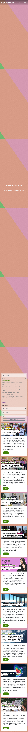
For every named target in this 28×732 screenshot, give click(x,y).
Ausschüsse (6, 400)
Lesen (6, 452)
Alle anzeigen (6, 380)
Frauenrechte (13, 419)
